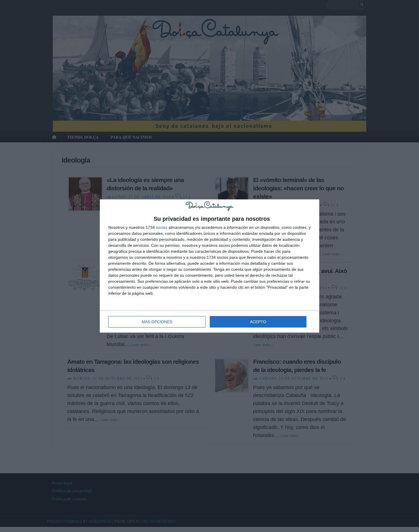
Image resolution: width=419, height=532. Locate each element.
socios (161, 227)
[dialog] (209, 265)
